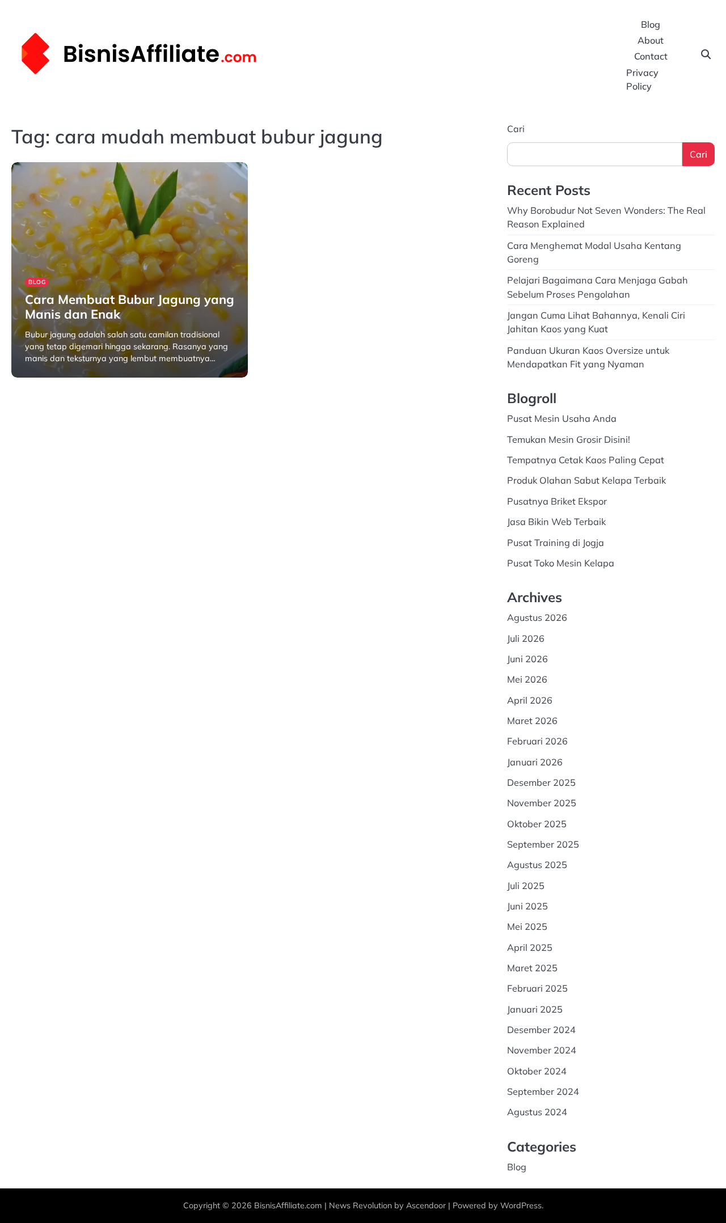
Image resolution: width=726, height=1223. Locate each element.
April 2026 (529, 700)
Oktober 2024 (537, 1071)
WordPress (521, 1205)
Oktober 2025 (537, 824)
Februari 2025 (537, 988)
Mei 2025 (527, 926)
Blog (650, 24)
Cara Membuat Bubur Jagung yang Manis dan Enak (129, 306)
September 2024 (543, 1091)
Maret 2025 (532, 968)
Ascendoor (426, 1205)
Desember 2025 (541, 782)
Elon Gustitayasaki (55, 376)
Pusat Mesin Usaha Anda (562, 418)
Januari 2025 (535, 1009)
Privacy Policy (642, 79)
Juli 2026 (525, 638)
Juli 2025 (525, 885)
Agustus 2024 (537, 1112)
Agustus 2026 (537, 617)
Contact (651, 56)
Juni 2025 (527, 906)
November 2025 (541, 803)
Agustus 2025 (537, 864)
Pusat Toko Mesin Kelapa (560, 563)
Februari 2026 (537, 741)
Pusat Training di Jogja (555, 542)
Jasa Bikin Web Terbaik (556, 521)
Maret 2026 (532, 720)
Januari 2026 (535, 762)
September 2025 (543, 844)
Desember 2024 (541, 1029)
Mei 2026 (527, 679)
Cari (516, 128)
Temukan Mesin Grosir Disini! (568, 439)
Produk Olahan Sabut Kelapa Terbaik (586, 480)
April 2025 (529, 947)
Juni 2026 (527, 659)
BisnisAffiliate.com (288, 1205)
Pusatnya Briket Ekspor (557, 501)
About (651, 40)
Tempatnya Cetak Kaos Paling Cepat (585, 459)
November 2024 (541, 1050)
